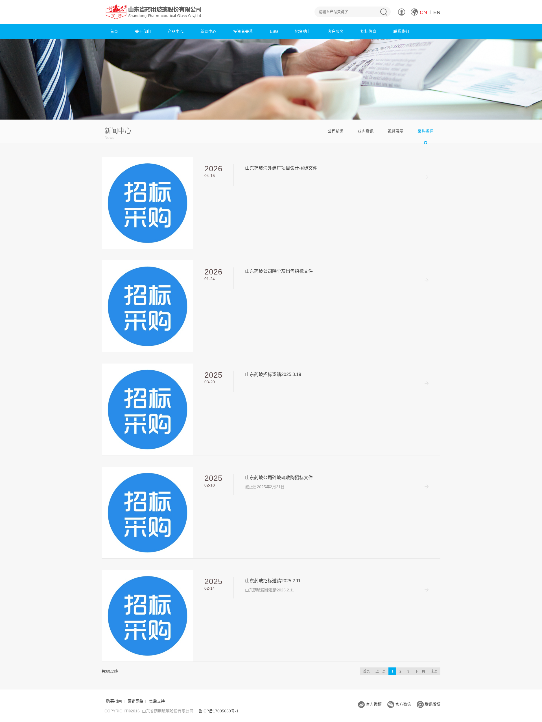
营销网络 (135, 701)
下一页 (420, 671)
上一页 (380, 671)
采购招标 (425, 131)
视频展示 (395, 131)
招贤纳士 (303, 31)
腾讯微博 (432, 704)
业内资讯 (365, 131)
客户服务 (336, 31)
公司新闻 (336, 131)
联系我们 (401, 31)
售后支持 (157, 701)
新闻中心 (208, 31)
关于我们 (143, 31)
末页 (434, 671)
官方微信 (403, 704)
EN (436, 12)
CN (423, 12)
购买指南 (114, 701)
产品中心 (175, 31)
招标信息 (368, 31)
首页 (114, 31)
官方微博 (374, 704)
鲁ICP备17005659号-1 (218, 711)
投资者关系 (243, 31)
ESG (274, 31)
